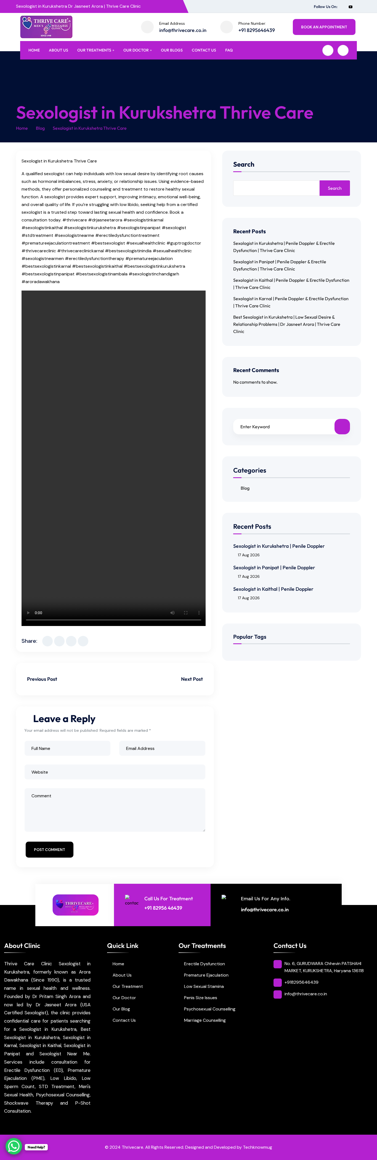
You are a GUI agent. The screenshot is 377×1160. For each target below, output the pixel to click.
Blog (40, 128)
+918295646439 (301, 982)
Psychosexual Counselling (209, 1009)
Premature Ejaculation (206, 975)
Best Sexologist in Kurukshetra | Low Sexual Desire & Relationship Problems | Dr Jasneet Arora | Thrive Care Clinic (286, 324)
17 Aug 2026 (249, 554)
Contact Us (204, 50)
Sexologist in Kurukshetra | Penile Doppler (279, 546)
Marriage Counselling (205, 1020)
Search (243, 164)
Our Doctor (136, 50)
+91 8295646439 (256, 30)
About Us (58, 50)
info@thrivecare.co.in (182, 30)
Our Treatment (128, 986)
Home (34, 50)
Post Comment (49, 849)
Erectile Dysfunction (204, 964)
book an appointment (324, 27)
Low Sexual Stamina (204, 986)
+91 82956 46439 (163, 908)
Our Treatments (94, 50)
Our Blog (121, 1009)
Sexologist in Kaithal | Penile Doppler (273, 589)
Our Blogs (172, 50)
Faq (229, 50)
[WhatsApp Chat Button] (14, 1146)
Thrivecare (132, 1147)
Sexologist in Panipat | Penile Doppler (274, 567)
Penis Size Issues (200, 998)
